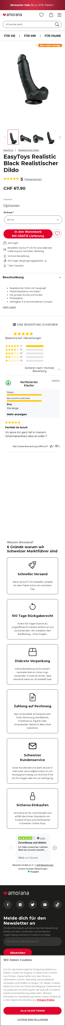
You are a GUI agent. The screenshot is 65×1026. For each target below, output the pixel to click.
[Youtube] (45, 904)
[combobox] (32, 369)
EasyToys (8, 150)
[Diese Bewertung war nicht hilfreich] (56, 446)
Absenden (17, 952)
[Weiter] (60, 137)
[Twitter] (32, 904)
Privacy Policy (46, 999)
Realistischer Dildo (28, 150)
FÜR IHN (30, 36)
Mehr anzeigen (17, 414)
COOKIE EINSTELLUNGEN (32, 1019)
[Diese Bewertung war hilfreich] (51, 446)
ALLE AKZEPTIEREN (32, 1010)
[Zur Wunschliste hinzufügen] (57, 233)
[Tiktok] (57, 904)
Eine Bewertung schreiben (37, 324)
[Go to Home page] (12, 15)
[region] (24, 346)
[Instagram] (20, 904)
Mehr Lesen (9, 307)
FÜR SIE (9, 36)
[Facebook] (7, 904)
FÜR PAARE (53, 36)
